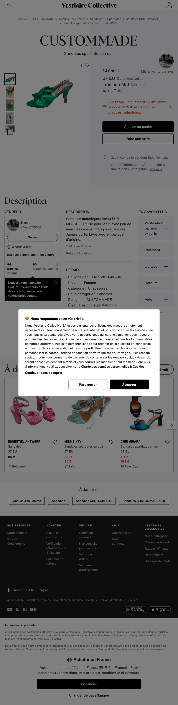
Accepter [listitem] (129, 384)
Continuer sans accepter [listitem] (44, 372)
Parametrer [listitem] (88, 384)
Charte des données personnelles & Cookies (112, 366)
